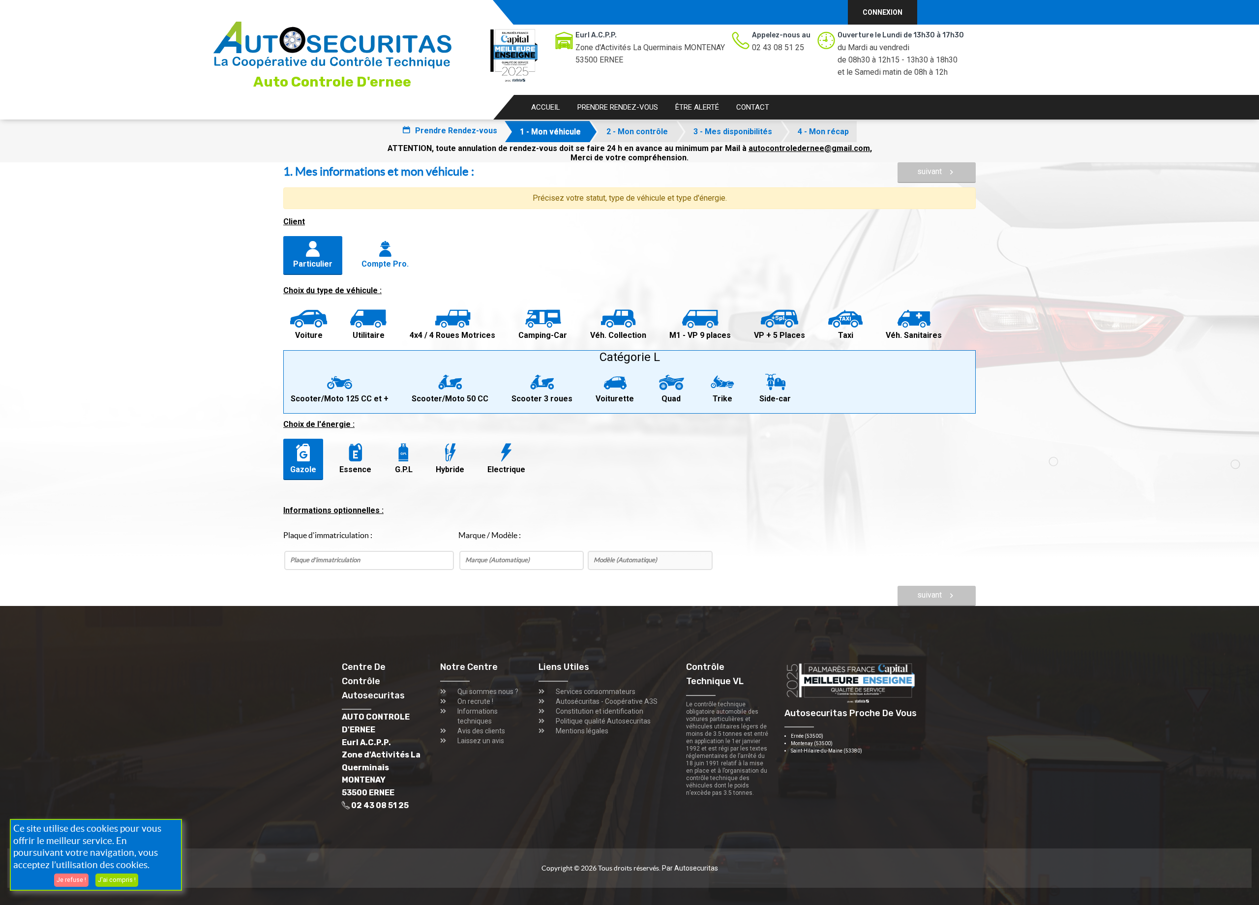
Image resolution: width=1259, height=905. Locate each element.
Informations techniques (477, 716)
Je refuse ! (71, 879)
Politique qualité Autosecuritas (603, 721)
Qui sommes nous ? (487, 691)
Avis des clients (481, 731)
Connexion (882, 12)
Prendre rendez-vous (617, 107)
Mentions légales (582, 731)
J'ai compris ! (117, 879)
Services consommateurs (595, 691)
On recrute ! (475, 701)
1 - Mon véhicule (550, 131)
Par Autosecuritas (690, 868)
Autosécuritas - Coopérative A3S (607, 701)
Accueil (545, 107)
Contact (752, 107)
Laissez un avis (480, 741)
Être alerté (697, 107)
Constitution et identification (599, 711)
